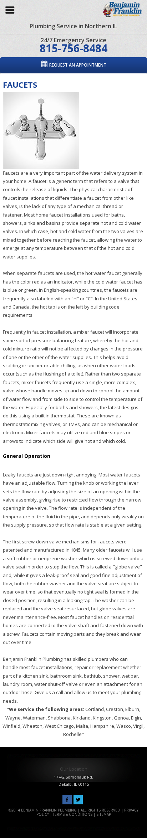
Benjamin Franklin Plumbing (120, 8)
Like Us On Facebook (67, 800)
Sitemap (103, 814)
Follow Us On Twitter (78, 800)
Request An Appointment (77, 65)
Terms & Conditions (72, 814)
